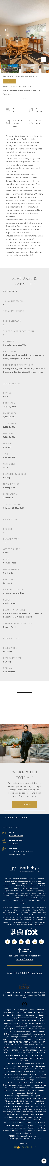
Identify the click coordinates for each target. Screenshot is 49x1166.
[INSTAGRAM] (14, 941)
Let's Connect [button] (24, 804)
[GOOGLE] (34, 941)
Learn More (38, 924)
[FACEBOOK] (7, 941)
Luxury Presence (24, 959)
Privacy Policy (34, 972)
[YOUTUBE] (21, 941)
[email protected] (31, 995)
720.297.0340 (13, 843)
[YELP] (27, 941)
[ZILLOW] (41, 941)
